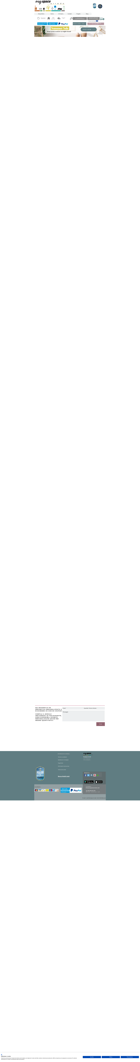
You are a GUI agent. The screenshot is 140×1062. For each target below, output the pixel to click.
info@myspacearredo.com (93, 787)
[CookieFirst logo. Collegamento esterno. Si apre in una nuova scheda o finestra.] (1, 1054)
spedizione (36, 592)
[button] (37, 632)
